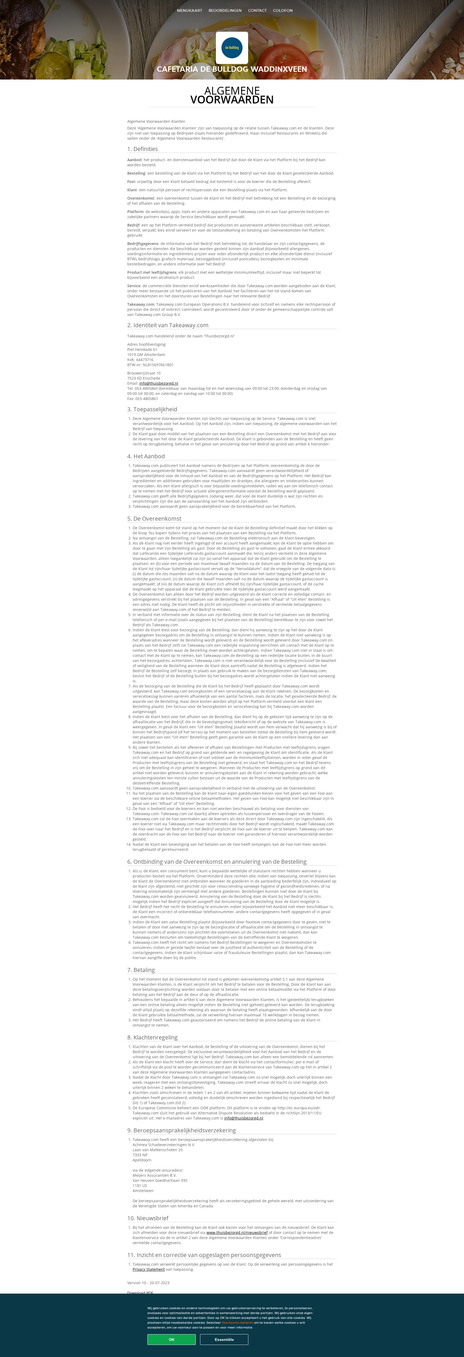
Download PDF (140, 1292)
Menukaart (189, 10)
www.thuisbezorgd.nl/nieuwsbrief (237, 1232)
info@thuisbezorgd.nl (158, 383)
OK (172, 1339)
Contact (257, 10)
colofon (283, 10)
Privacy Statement (149, 1269)
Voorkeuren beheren (237, 1322)
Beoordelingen (225, 10)
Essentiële (224, 1339)
